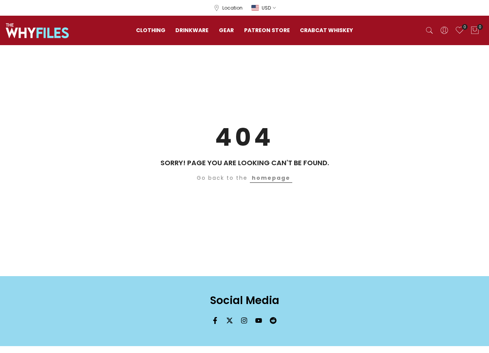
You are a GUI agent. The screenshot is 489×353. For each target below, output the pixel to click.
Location (232, 8)
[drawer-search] (429, 30)
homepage (271, 178)
